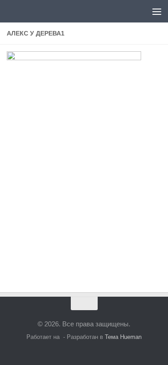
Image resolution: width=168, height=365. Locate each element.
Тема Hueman (123, 337)
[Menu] (157, 11)
